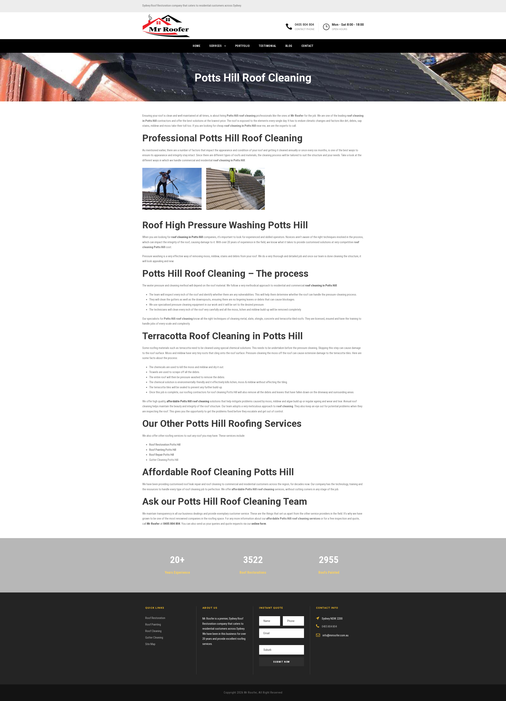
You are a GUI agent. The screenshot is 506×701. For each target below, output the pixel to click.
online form (258, 523)
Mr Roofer (153, 523)
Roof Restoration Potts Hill (164, 444)
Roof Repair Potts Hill (161, 454)
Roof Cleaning (153, 631)
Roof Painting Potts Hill (162, 450)
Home (196, 45)
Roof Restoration (155, 618)
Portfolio (242, 45)
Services (215, 45)
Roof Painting (153, 624)
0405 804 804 (304, 24)
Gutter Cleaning (154, 637)
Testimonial (267, 45)
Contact (307, 45)
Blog (288, 45)
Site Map (150, 644)
